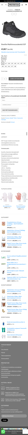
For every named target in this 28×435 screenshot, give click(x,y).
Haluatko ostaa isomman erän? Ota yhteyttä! (13, 52)
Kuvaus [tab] (3, 133)
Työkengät (3, 119)
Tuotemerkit (20, 118)
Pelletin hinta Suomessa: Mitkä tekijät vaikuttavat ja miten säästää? (15, 399)
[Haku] (6, 4)
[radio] (3, 58)
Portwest (7, 118)
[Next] (27, 202)
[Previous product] (15, 14)
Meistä (3, 352)
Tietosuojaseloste (6, 355)
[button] (2, 5)
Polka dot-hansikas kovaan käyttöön (20, 206)
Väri (2, 55)
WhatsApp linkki (18, 1)
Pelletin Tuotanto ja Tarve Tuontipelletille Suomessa (12, 388)
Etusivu (10, 9)
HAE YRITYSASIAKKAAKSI (10, 110)
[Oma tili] (22, 4)
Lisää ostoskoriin (16, 78)
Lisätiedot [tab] (4, 137)
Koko (2, 61)
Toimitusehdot (5, 358)
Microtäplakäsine (7, 206)
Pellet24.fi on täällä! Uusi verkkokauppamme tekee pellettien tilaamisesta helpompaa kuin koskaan (15, 394)
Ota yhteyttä (4, 349)
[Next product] (12, 14)
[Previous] (1, 202)
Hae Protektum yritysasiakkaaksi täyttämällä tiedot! (13, 96)
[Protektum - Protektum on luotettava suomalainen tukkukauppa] (14, 5)
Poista (25, 55)
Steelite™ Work (13, 118)
